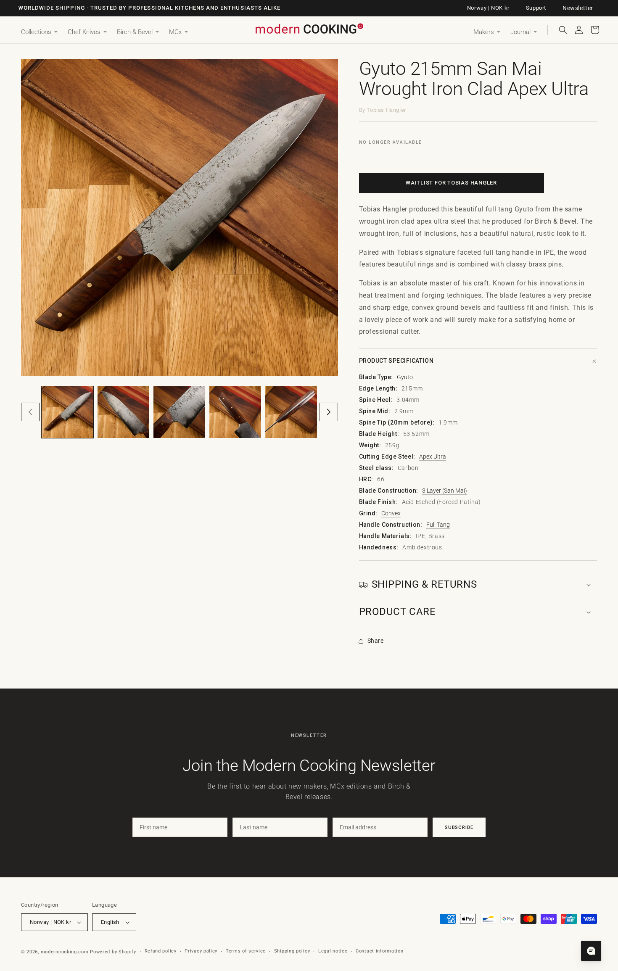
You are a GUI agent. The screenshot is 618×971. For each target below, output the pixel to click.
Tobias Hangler (386, 110)
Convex (391, 513)
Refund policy (161, 951)
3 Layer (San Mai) (444, 490)
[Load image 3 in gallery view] (179, 412)
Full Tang (438, 524)
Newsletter (578, 8)
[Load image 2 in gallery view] (123, 412)
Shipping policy (292, 951)
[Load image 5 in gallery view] (291, 412)
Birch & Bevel (556, 221)
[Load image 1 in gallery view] (67, 412)
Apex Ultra (432, 456)
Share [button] (375, 640)
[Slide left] (30, 412)
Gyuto (405, 377)
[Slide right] (329, 412)
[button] (39, 32)
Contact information (379, 951)
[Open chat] (591, 951)
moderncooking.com (65, 952)
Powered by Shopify (113, 952)
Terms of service (246, 951)
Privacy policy (201, 951)
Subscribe (459, 827)
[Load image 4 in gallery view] (235, 412)
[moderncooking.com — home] (309, 29)
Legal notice (332, 951)
